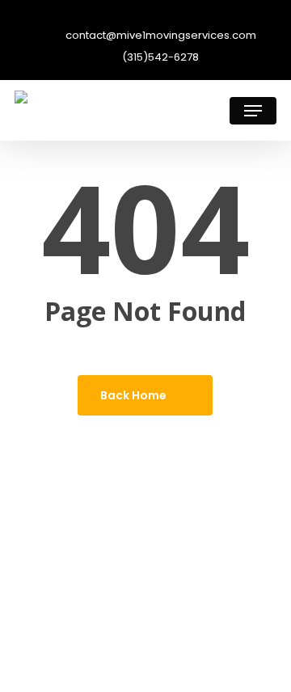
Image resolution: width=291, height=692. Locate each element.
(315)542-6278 (159, 57)
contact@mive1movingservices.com (159, 36)
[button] (253, 111)
